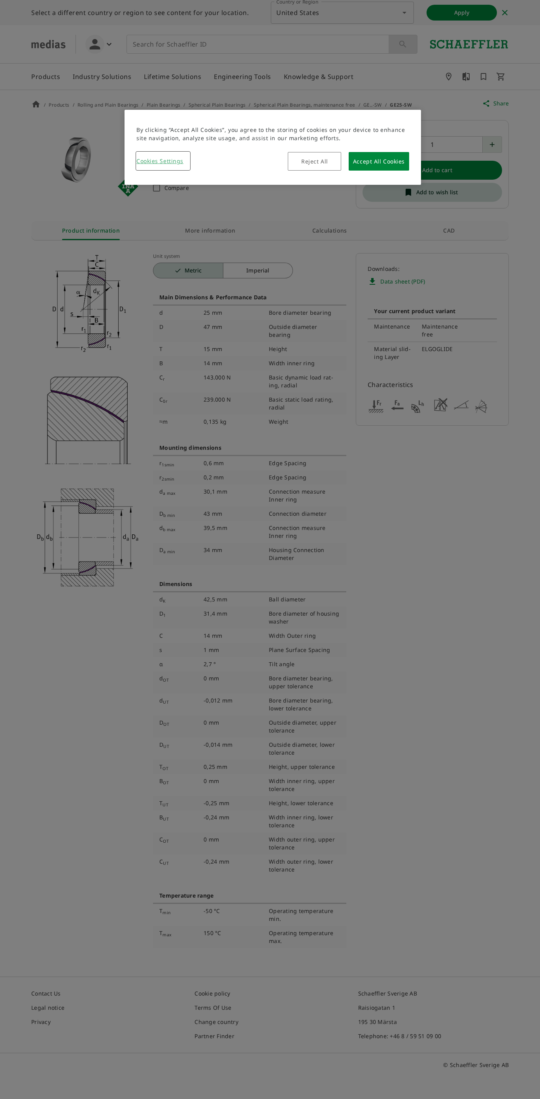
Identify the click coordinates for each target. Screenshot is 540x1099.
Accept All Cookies (379, 161)
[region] (273, 147)
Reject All (314, 161)
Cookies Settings (159, 161)
